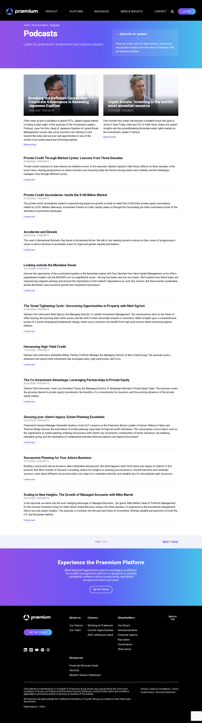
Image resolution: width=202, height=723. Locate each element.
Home (27, 25)
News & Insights (40, 25)
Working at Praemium (100, 625)
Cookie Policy (147, 692)
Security (74, 670)
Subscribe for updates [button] (133, 34)
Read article (30, 144)
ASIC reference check (100, 634)
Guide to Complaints (160, 689)
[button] (53, 11)
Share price (124, 649)
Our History (76, 625)
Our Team (75, 630)
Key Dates (124, 639)
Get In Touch (101, 589)
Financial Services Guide (83, 665)
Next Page (170, 542)
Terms (175, 689)
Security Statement (165, 692)
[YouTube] (37, 650)
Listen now (29, 179)
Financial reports (128, 634)
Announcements (127, 630)
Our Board (124, 625)
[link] (187, 11)
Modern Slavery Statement (85, 675)
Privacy (144, 689)
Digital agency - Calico (34, 706)
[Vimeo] (31, 650)
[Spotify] (42, 650)
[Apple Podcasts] (48, 650)
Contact (160, 11)
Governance (125, 644)
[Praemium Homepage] (22, 11)
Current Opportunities (100, 630)
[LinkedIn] (25, 650)
